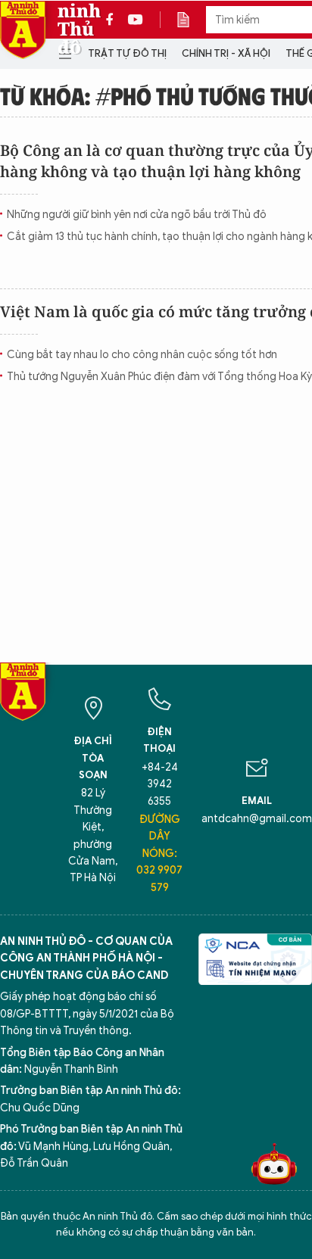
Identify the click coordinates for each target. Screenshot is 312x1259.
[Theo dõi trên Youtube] (135, 20)
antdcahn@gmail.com (256, 818)
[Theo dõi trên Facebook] (113, 20)
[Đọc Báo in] (191, 19)
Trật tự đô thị (127, 53)
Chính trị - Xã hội (226, 53)
